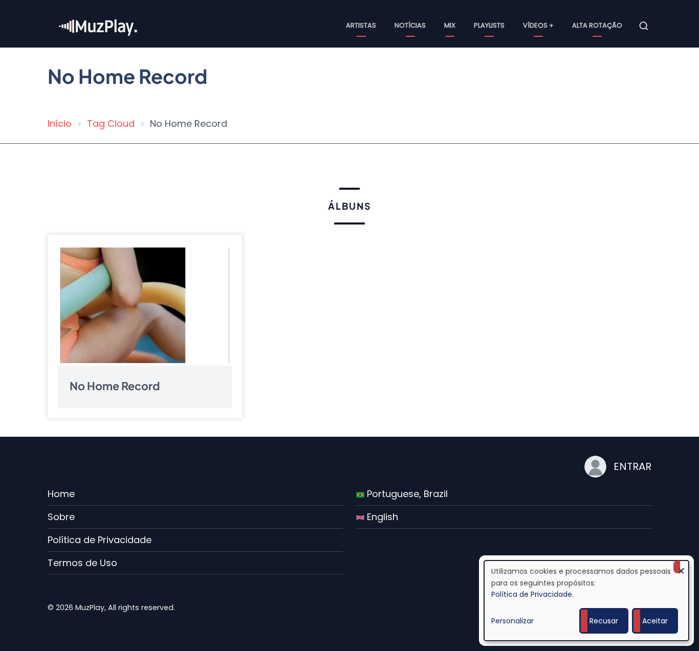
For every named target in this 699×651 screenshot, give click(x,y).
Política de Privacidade (99, 539)
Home (61, 493)
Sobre (61, 516)
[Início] (99, 25)
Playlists (489, 25)
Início (60, 123)
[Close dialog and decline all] (681, 566)
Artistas (361, 25)
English (381, 516)
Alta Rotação (597, 25)
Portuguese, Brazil (406, 493)
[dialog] (586, 600)
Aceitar (655, 621)
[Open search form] (643, 26)
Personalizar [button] (512, 621)
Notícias (410, 25)
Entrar (632, 466)
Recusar (603, 621)
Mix (449, 25)
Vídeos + (538, 25)
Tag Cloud (111, 123)
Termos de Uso (82, 562)
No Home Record (115, 385)
